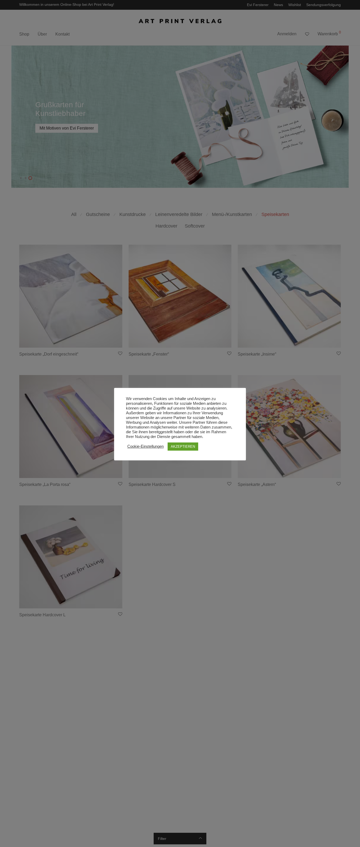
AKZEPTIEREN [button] (183, 447)
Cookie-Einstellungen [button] (145, 446)
